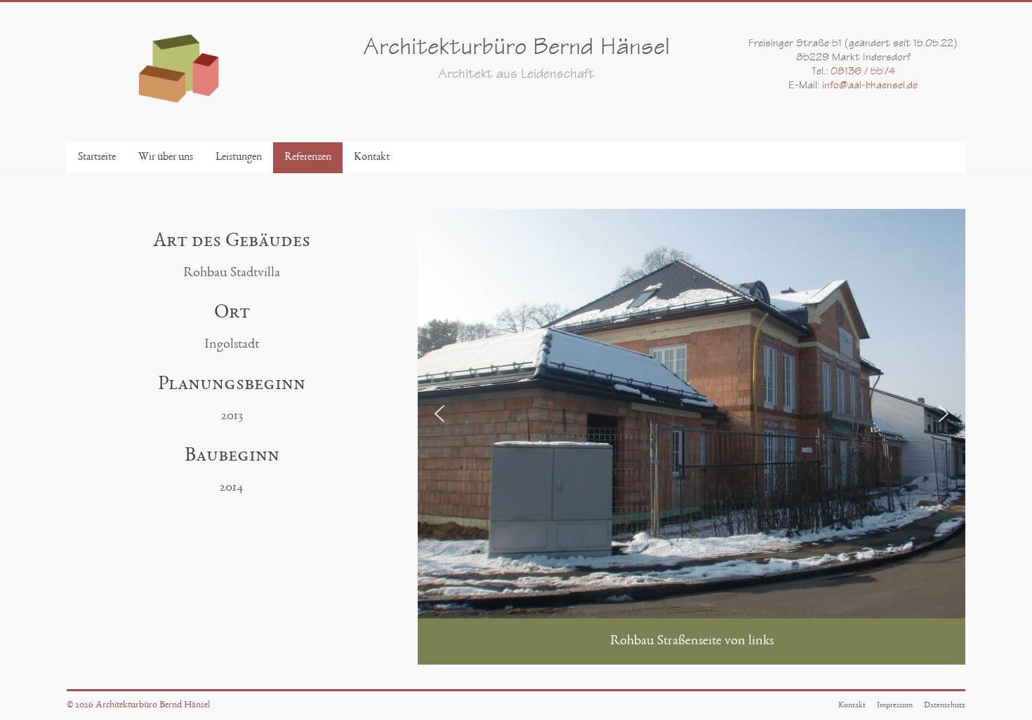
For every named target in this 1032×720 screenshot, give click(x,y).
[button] (439, 413)
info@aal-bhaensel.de (870, 86)
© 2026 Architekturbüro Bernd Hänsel (138, 705)
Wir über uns (165, 157)
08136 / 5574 (863, 72)
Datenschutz (944, 705)
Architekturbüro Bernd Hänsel (516, 49)
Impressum (895, 705)
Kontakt (372, 157)
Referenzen (307, 157)
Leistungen (239, 157)
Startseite (97, 157)
